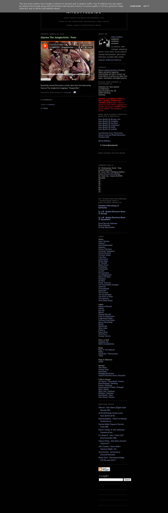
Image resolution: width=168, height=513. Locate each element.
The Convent (103, 293)
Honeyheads (103, 269)
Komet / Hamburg (105, 385)
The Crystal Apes (105, 295)
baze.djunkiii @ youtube (107, 129)
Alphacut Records (105, 306)
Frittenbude (102, 267)
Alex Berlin (102, 368)
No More (101, 281)
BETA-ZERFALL (104, 141)
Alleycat (101, 243)
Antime (101, 308)
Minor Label (102, 328)
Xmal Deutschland (105, 300)
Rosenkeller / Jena (105, 395)
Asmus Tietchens (105, 249)
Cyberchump (103, 259)
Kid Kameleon (103, 273)
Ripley (100, 352)
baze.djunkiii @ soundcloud (108, 125)
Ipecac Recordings (105, 322)
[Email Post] (74, 92)
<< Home (44, 108)
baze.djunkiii (117, 37)
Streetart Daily (103, 137)
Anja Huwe (102, 372)
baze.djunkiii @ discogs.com (109, 119)
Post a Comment (48, 104)
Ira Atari (101, 271)
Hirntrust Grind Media (106, 320)
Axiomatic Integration (106, 251)
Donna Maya (103, 261)
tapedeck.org (103, 342)
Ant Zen (101, 310)
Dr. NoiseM (102, 263)
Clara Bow (102, 257)
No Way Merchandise (106, 227)
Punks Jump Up (104, 283)
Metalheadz (102, 326)
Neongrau (102, 279)
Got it (146, 6)
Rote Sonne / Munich (106, 397)
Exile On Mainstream (106, 316)
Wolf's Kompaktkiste (106, 344)
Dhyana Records (104, 314)
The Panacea (103, 299)
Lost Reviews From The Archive (110, 133)
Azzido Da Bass (104, 253)
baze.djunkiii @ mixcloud (107, 123)
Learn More (135, 6)
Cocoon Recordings (112, 174)
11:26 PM (67, 92)
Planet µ (101, 330)
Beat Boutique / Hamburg (108, 383)
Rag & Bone (103, 332)
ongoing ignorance (111, 70)
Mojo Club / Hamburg (106, 391)
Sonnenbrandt (103, 289)
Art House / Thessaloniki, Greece (111, 381)
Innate (100, 362)
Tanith (100, 356)
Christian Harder (104, 255)
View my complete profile (109, 60)
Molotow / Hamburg (105, 393)
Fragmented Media (105, 318)
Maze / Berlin (103, 389)
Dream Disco (103, 265)
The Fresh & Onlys (105, 297)
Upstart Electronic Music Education (111, 375)
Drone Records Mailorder (107, 223)
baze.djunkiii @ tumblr (106, 127)
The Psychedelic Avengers (108, 285)
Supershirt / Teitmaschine (108, 354)
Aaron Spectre (103, 241)
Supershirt (102, 291)
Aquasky (101, 247)
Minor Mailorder (104, 225)
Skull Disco (102, 334)
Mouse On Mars (104, 277)
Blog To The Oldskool (106, 350)
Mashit (101, 324)
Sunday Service (104, 336)
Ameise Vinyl (103, 370)
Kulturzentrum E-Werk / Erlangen (111, 387)
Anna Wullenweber (105, 245)
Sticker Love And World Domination (111, 135)
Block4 (101, 312)
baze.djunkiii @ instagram (108, 121)
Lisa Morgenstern (105, 275)
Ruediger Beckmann (106, 373)
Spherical (102, 287)
